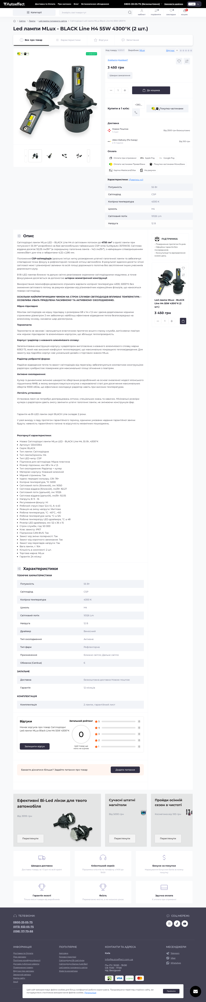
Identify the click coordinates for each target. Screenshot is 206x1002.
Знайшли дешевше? (118, 60)
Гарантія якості (42, 895)
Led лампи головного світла (53, 21)
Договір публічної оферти (26, 964)
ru (198, 4)
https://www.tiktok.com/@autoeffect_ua (177, 923)
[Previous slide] (25, 155)
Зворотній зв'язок (22, 974)
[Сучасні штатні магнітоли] (142, 812)
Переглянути (30, 838)
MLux (142, 50)
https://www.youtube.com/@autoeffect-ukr (185, 923)
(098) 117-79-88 (23, 931)
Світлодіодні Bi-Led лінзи (71, 960)
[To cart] (183, 321)
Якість (103, 895)
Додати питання (125, 769)
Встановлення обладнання (95, 4)
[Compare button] (187, 61)
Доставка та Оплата (45, 4)
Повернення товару (23, 967)
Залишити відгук (35, 746)
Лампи (32, 21)
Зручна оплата (164, 895)
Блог (76, 4)
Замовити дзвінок (173, 4)
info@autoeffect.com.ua (119, 959)
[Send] (136, 112)
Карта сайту (19, 978)
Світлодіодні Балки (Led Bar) (73, 964)
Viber (173, 958)
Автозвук (63, 953)
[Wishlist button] (179, 61)
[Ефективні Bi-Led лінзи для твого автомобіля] (73, 827)
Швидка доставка (41, 865)
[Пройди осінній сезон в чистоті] (188, 812)
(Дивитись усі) (136, 179)
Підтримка (170, 238)
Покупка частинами (168, 109)
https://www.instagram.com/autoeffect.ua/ (169, 923)
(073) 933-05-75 (23, 926)
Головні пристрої (67, 957)
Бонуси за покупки (164, 865)
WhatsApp (176, 963)
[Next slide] (88, 155)
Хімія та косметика (68, 971)
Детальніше (90, 992)
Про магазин (64, 4)
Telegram (175, 953)
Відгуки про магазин (23, 971)
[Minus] (111, 90)
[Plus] (125, 90)
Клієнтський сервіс (103, 865)
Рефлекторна (92, 647)
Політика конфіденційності (26, 960)
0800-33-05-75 (23, 922)
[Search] (130, 12)
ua (193, 4)
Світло (22, 21)
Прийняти (171, 991)
